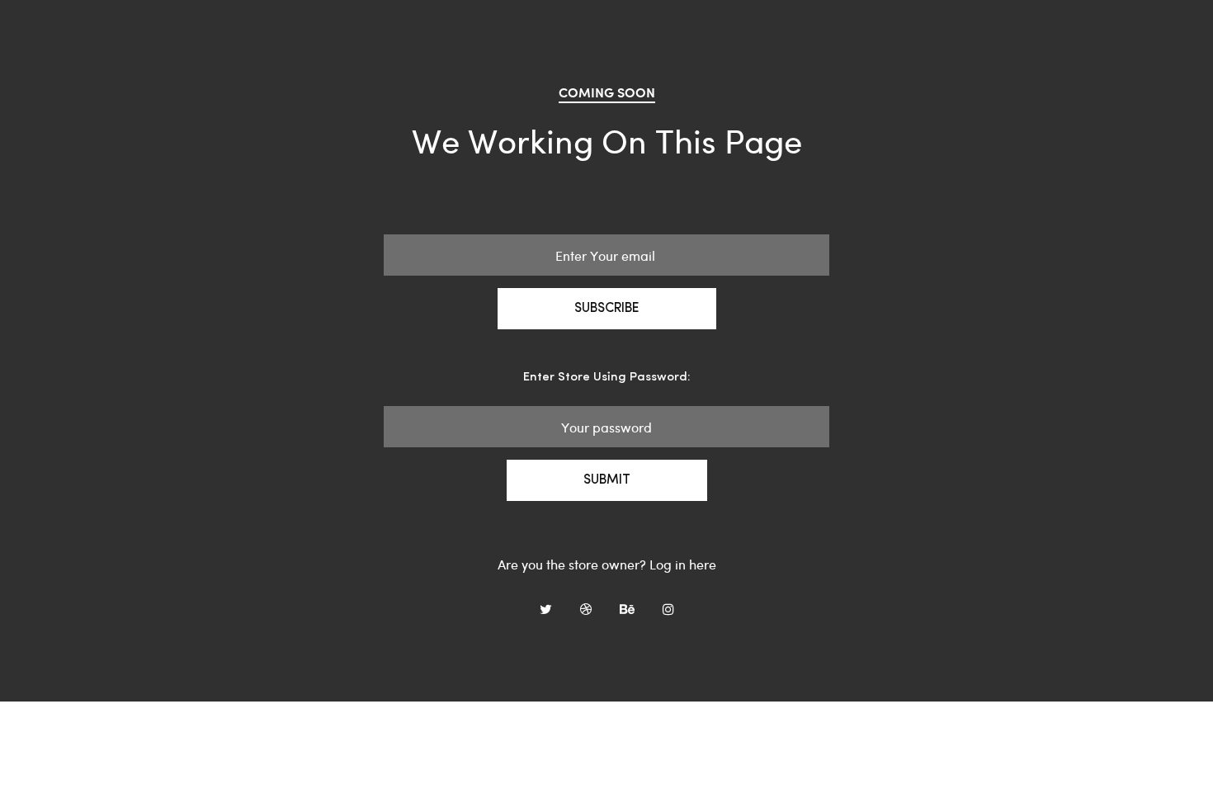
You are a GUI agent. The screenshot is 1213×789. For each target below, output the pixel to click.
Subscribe (607, 308)
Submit (606, 480)
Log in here (682, 564)
